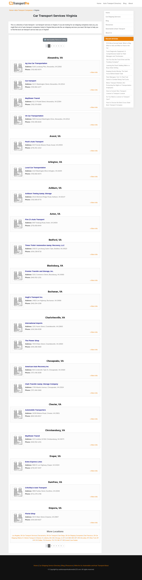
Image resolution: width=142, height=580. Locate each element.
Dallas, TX (42, 540)
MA (70, 538)
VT (61, 540)
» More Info (94, 72)
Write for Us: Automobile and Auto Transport (89, 565)
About (130, 3)
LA (67, 538)
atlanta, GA (47, 538)
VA (58, 540)
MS (73, 538)
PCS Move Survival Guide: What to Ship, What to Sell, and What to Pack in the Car (118, 45)
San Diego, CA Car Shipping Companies (70, 535)
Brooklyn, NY (85, 538)
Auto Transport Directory (112, 3)
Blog (124, 3)
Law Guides (74, 540)
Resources (109, 25)
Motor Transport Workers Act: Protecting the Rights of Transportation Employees (118, 85)
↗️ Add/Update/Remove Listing (55, 40)
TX (55, 540)
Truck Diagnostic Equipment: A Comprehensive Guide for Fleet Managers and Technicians (116, 54)
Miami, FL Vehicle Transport (26, 538)
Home (99, 3)
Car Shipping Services (113, 17)
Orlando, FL (39, 538)
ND (79, 538)
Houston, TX (50, 540)
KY (64, 538)
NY (34, 540)
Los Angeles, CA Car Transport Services (24, 535)
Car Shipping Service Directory (49, 565)
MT (76, 538)
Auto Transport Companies (24, 10)
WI (64, 540)
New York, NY (94, 538)
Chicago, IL (58, 538)
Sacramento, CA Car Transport (47, 535)
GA (53, 538)
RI (36, 540)
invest (67, 540)
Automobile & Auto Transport (115, 29)
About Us (109, 33)
